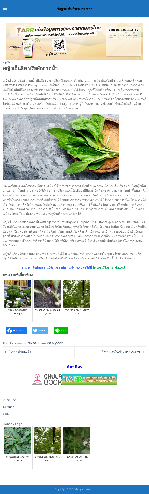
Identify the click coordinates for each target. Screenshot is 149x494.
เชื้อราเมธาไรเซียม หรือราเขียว (120, 352)
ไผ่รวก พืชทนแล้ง (20, 352)
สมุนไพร (7, 62)
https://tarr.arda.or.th (110, 267)
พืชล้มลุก (52, 342)
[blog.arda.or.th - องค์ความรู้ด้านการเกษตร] (74, 8)
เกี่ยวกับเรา (10, 399)
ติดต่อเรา (8, 406)
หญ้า (60, 342)
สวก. (6, 413)
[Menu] (5, 8)
